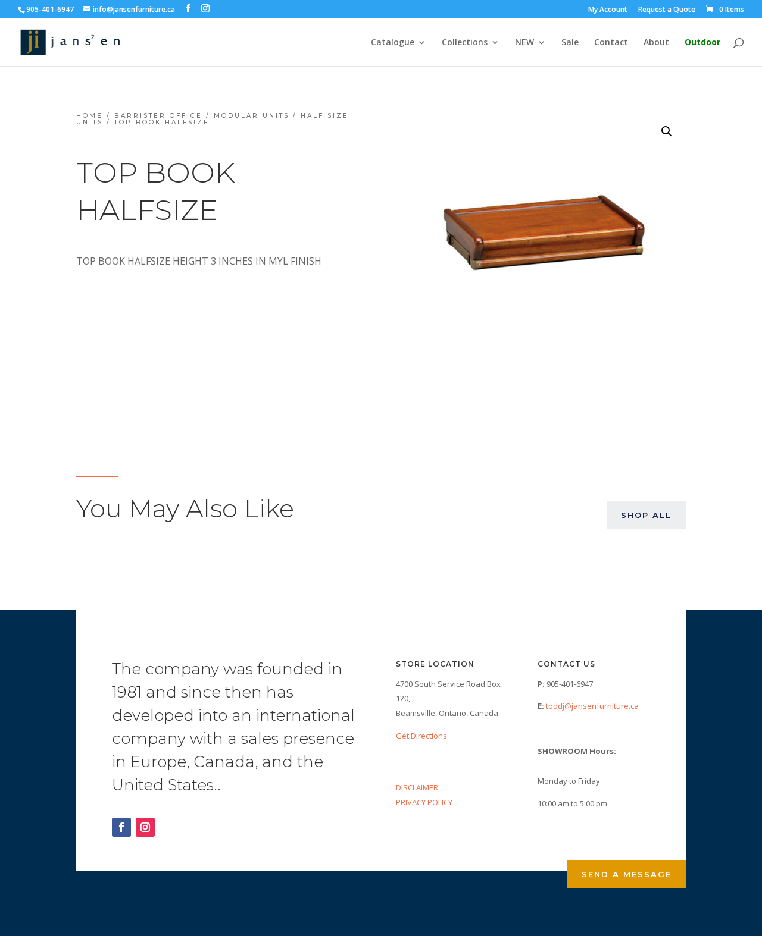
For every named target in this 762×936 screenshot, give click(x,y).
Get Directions (421, 735)
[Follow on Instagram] (145, 827)
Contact (611, 43)
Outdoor (702, 43)
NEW (524, 43)
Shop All (646, 515)
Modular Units (251, 116)
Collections (465, 43)
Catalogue (392, 43)
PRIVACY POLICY (424, 802)
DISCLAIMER (417, 787)
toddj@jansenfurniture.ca (592, 706)
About (656, 43)
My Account (607, 10)
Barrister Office (158, 116)
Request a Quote (666, 10)
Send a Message (627, 874)
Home (89, 116)
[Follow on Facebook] (121, 827)
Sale (570, 43)
